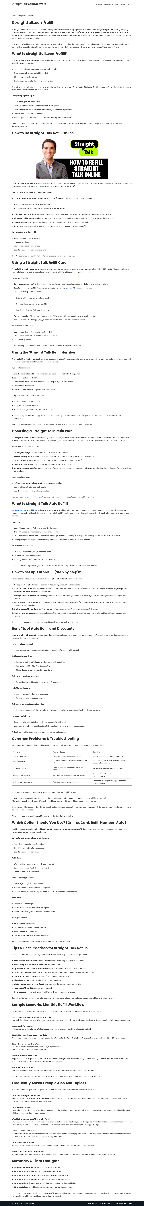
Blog (130, 4)
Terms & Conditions (123, 1203)
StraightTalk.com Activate (107, 4)
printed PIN (70, 288)
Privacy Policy (106, 1203)
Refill (123, 4)
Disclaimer (92, 1203)
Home (14, 16)
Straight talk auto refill (22, 510)
